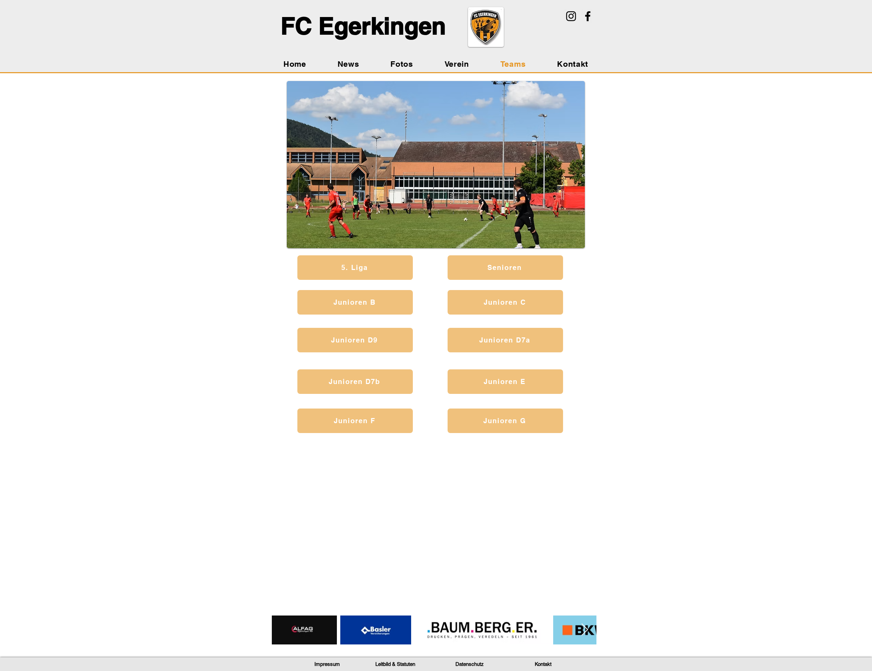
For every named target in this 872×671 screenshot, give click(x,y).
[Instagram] (571, 16)
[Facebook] (587, 16)
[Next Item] (585, 630)
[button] (327, 664)
